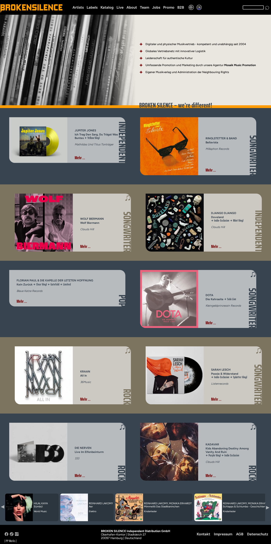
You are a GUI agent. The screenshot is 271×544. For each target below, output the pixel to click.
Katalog (107, 7)
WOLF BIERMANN (92, 218)
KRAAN (85, 371)
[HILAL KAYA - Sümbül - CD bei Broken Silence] (19, 520)
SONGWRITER (253, 155)
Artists (78, 7)
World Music (40, 511)
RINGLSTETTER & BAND (221, 138)
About (131, 7)
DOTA (209, 295)
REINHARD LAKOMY (101, 503)
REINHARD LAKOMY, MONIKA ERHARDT (168, 503)
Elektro (92, 511)
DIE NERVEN (83, 448)
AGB (239, 534)
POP (122, 301)
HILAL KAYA (41, 503)
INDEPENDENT (122, 142)
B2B (180, 7)
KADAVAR (212, 444)
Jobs (156, 7)
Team (144, 7)
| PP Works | (10, 540)
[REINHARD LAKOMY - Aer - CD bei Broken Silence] (74, 520)
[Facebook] (6, 535)
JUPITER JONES (85, 130)
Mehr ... (80, 157)
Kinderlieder (150, 511)
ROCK (127, 397)
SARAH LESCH (221, 369)
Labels (92, 7)
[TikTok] (11, 535)
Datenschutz (257, 534)
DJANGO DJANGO (223, 213)
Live (120, 7)
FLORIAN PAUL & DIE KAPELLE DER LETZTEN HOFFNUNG (55, 280)
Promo (168, 7)
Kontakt (203, 534)
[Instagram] (16, 535)
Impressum (223, 534)
